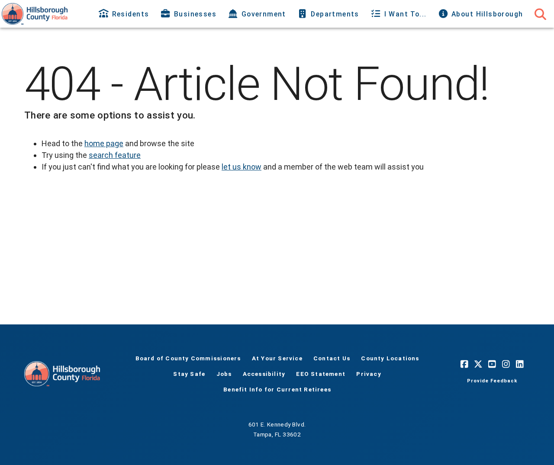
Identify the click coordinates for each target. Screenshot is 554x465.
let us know (241, 166)
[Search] (540, 13)
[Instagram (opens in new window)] (506, 364)
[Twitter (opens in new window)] (478, 364)
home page (103, 143)
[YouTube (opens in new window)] (492, 364)
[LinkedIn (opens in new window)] (520, 364)
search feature (115, 155)
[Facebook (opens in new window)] (464, 364)
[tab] (125, 14)
